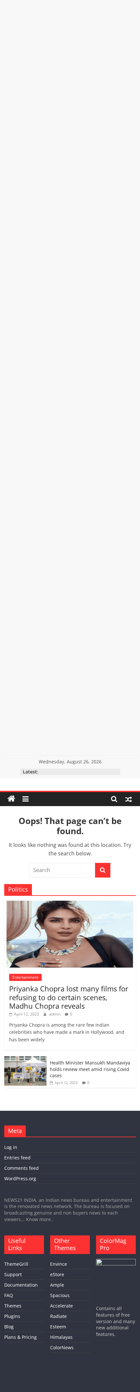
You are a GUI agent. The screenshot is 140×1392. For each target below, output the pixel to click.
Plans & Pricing (20, 1337)
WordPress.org (20, 1178)
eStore (57, 1274)
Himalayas (61, 1337)
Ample (57, 1285)
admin (55, 1014)
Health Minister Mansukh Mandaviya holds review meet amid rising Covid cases (90, 1069)
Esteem (58, 1326)
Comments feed (21, 1168)
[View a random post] (128, 799)
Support (13, 1274)
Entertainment (25, 977)
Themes (12, 1306)
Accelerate (61, 1306)
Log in (10, 1147)
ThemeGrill (16, 1264)
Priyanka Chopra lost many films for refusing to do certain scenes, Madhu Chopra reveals (68, 997)
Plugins (12, 1316)
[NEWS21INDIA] (11, 799)
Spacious (60, 1295)
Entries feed (17, 1158)
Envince (58, 1264)
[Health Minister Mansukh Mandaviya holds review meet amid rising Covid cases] (25, 1060)
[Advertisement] (70, 70)
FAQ (8, 1295)
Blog (9, 1326)
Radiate (58, 1316)
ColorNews (62, 1347)
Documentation (21, 1285)
